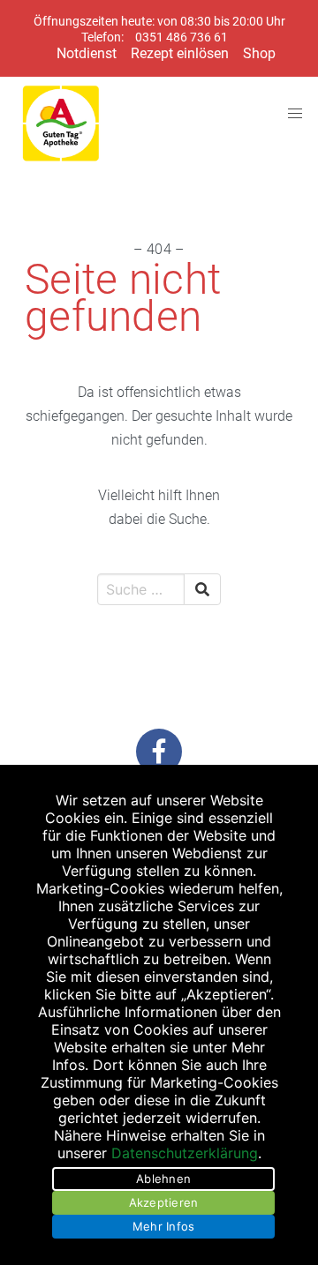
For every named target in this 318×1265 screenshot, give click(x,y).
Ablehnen (163, 1178)
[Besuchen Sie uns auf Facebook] (159, 752)
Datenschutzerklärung (184, 1153)
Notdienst (87, 53)
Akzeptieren (164, 1202)
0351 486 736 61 (181, 37)
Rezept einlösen (180, 53)
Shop (259, 53)
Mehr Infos (163, 1226)
